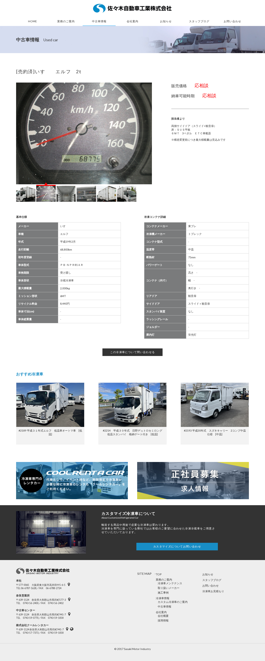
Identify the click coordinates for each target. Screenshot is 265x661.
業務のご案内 (66, 21)
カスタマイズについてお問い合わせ (177, 546)
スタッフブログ (211, 580)
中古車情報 (99, 21)
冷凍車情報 (162, 598)
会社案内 (132, 21)
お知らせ (166, 21)
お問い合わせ (232, 21)
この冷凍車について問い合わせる (132, 352)
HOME (32, 21)
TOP (159, 574)
